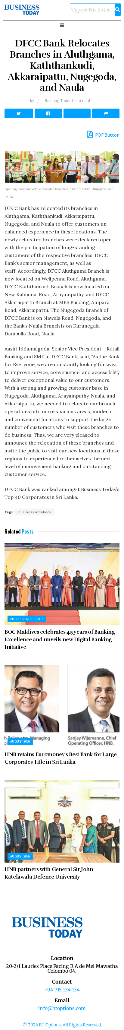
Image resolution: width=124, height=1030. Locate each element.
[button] (62, 25)
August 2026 (20, 741)
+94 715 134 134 (62, 990)
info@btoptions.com (62, 1008)
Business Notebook (26, 619)
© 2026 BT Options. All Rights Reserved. (62, 1025)
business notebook (34, 512)
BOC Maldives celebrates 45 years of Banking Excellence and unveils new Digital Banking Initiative (60, 639)
